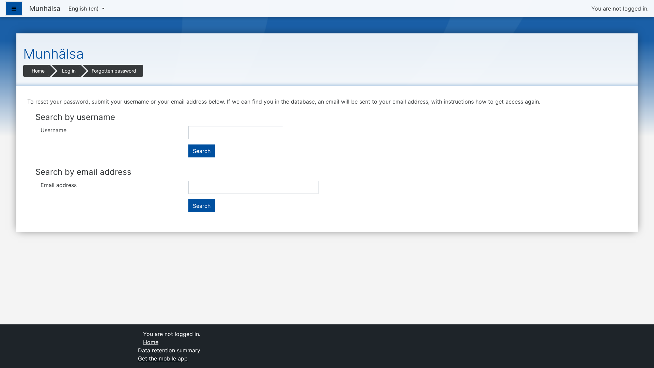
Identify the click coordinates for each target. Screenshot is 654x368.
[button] (638, 353)
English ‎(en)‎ (84, 8)
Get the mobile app (163, 358)
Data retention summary (169, 350)
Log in (69, 71)
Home (38, 71)
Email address (59, 185)
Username (53, 130)
